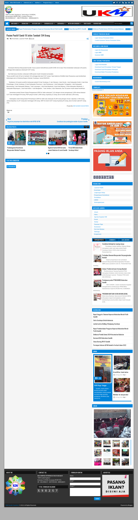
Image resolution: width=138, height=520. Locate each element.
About (57, 2)
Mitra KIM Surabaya (73, 23)
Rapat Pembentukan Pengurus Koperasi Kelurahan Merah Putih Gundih (37, 29)
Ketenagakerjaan (99, 202)
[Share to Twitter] (22, 132)
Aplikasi (37, 2)
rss (123, 2)
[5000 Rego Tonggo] (103, 369)
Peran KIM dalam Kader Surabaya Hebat (76, 149)
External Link (27, 2)
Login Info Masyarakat (101, 50)
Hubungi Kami (97, 23)
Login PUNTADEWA (101, 64)
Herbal (96, 222)
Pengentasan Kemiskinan (101, 195)
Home (7, 2)
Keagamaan (97, 234)
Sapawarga (60, 23)
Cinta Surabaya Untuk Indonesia (103, 320)
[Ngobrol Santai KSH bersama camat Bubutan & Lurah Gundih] (58, 137)
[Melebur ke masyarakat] (122, 385)
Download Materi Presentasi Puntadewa (106, 72)
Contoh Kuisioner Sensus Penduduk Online (107, 40)
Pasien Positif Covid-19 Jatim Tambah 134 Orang (28, 35)
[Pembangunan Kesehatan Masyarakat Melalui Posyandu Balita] (17, 137)
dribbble (129, 2)
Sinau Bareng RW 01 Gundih (73, 29)
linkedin (126, 2)
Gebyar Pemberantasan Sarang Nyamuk (114, 269)
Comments (112, 240)
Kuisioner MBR (99, 55)
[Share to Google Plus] (24, 132)
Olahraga (97, 231)
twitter (114, 2)
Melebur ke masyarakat (120, 394)
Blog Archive (125, 240)
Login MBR (98, 52)
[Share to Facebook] (19, 132)
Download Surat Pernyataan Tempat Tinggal (108, 67)
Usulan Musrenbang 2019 (102, 81)
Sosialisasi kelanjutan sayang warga (113, 244)
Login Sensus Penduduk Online (104, 38)
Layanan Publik (23, 38)
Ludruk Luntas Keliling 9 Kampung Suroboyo (106, 324)
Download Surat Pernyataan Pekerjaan (106, 69)
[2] (48, 153)
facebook (117, 2)
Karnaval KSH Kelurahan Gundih (102, 338)
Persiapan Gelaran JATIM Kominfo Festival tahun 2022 (109, 345)
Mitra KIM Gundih (15, 2)
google (120, 2)
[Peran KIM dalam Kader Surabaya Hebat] (78, 137)
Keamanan (97, 227)
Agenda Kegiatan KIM (100, 217)
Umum (96, 212)
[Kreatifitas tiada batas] (122, 363)
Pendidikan (97, 197)
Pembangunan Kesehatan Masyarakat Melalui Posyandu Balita (16, 150)
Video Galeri (87, 23)
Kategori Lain (36, 23)
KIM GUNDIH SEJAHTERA (81, 106)
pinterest (132, 2)
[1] (46, 153)
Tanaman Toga (98, 224)
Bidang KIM (25, 23)
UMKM (96, 200)
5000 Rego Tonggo (100, 385)
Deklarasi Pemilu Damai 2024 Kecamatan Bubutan (104, 29)
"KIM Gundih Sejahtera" (12, 505)
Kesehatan (15, 38)
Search (131, 23)
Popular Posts (99, 240)
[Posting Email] (8, 112)
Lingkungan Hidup (99, 192)
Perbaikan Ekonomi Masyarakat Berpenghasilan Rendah (116, 256)
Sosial (96, 219)
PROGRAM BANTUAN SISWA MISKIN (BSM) (114, 294)
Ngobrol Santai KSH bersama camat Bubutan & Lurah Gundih (57, 149)
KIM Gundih (14, 23)
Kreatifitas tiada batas (120, 372)
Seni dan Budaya (99, 229)
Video (96, 214)
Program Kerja (47, 2)
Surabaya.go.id (48, 23)
